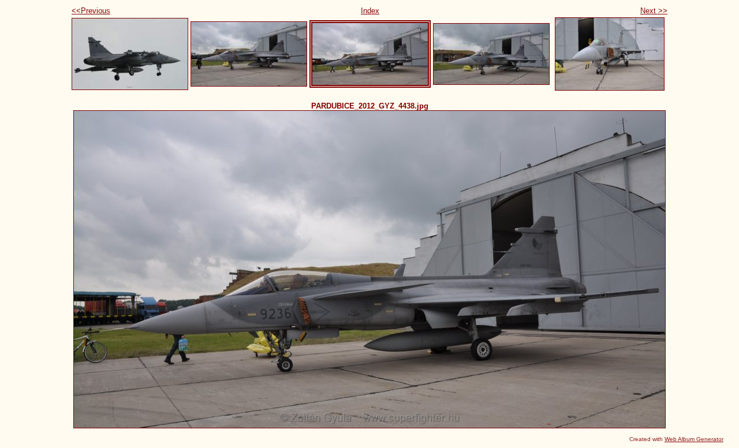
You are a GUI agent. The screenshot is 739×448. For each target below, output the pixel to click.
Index (370, 10)
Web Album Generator (694, 439)
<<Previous (91, 10)
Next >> (653, 10)
